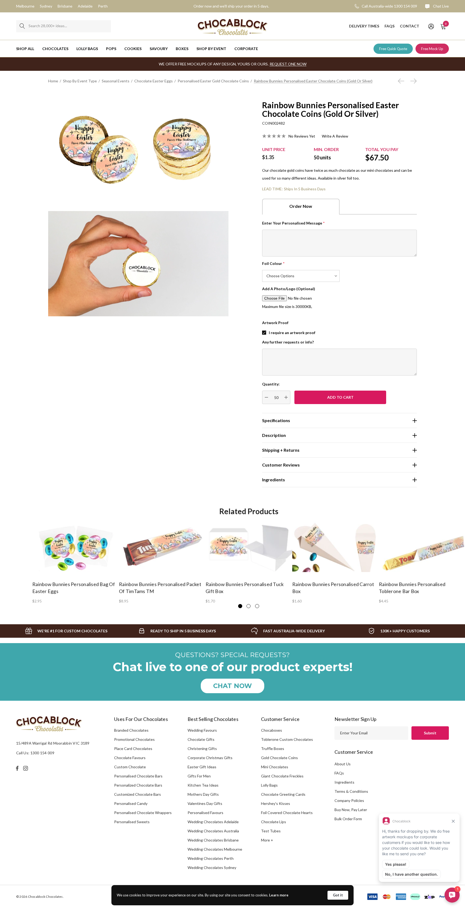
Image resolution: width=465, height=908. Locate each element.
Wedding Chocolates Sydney (212, 867)
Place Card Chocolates (133, 748)
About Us (342, 764)
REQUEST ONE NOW (288, 64)
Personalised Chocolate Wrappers (143, 812)
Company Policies (349, 800)
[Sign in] (431, 26)
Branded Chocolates (131, 730)
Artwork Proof (275, 322)
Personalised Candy (130, 803)
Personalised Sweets (132, 821)
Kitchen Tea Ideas (203, 785)
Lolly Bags (269, 785)
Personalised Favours (205, 812)
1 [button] (240, 606)
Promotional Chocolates (134, 739)
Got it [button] (338, 895)
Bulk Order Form (348, 818)
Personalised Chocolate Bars (138, 776)
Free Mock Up (432, 49)
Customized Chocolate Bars (137, 794)
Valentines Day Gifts (205, 803)
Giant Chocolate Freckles (282, 776)
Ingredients (344, 782)
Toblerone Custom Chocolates (287, 739)
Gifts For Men (199, 776)
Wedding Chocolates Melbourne (215, 849)
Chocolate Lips (273, 821)
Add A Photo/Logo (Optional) (288, 288)
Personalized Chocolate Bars (138, 785)
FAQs (339, 773)
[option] (75, 562)
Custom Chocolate (130, 767)
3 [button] (257, 606)
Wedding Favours (202, 730)
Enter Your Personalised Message (293, 223)
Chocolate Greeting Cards (283, 794)
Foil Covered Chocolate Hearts (287, 812)
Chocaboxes (271, 730)
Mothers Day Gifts (203, 794)
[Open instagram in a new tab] (26, 768)
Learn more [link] (278, 895)
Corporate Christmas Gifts (210, 757)
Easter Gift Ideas (202, 767)
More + (267, 840)
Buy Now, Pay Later (350, 809)
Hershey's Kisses (275, 803)
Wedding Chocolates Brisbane (213, 840)
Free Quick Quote (393, 49)
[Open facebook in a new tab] (17, 768)
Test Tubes (271, 831)
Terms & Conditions (351, 791)
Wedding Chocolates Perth (211, 858)
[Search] (22, 26)
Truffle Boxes (272, 748)
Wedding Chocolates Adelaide (213, 821)
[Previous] (402, 81)
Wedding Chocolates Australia (213, 831)
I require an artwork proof (292, 332)
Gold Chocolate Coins (279, 757)
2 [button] (248, 606)
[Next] (412, 81)
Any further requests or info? (288, 342)
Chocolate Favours (130, 757)
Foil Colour (273, 263)
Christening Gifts (202, 748)
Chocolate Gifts (201, 739)
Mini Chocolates (274, 767)
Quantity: (271, 384)
